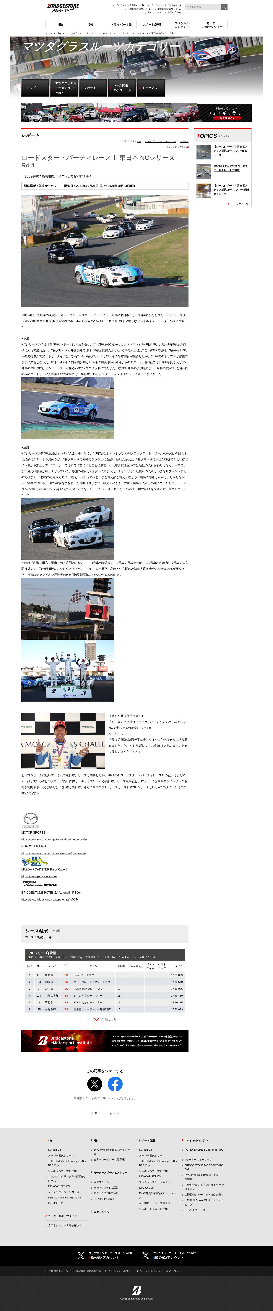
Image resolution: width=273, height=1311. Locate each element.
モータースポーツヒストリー (110, 1172)
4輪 (139, 141)
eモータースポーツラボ (198, 1159)
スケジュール (101, 1211)
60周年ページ (102, 1181)
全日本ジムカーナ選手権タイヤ (66, 1225)
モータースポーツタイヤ (62, 1216)
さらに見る (108, 1019)
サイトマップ (154, 12)
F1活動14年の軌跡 (104, 1198)
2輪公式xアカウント (167, 9)
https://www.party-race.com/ (39, 876)
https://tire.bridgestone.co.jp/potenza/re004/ (49, 899)
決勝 (58, 930)
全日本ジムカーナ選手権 (62, 1170)
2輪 (96, 1140)
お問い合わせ (174, 12)
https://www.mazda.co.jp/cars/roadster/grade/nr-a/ (53, 853)
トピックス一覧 (240, 203)
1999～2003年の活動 (106, 1187)
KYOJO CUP (55, 1203)
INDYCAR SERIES (59, 1186)
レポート (184, 141)
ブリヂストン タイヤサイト (164, 5)
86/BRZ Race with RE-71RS (64, 1197)
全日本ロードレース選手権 (109, 1159)
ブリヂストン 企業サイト (128, 5)
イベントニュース (195, 1209)
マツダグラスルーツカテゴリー (160, 141)
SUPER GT (54, 1149)
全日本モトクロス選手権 (153, 1208)
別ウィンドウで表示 (176, 147)
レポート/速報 (147, 1140)
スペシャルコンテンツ (198, 1140)
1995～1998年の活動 (106, 1193)
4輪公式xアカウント (137, 9)
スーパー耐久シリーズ (61, 1155)
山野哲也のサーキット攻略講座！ (204, 1194)
